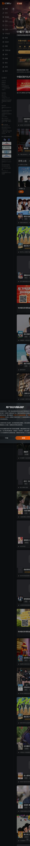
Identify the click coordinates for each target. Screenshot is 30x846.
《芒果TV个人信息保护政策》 (19, 415)
